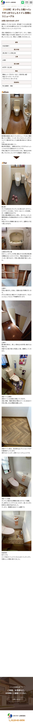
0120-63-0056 (18, 720)
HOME (3, 6)
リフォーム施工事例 (11, 6)
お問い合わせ (16, 699)
